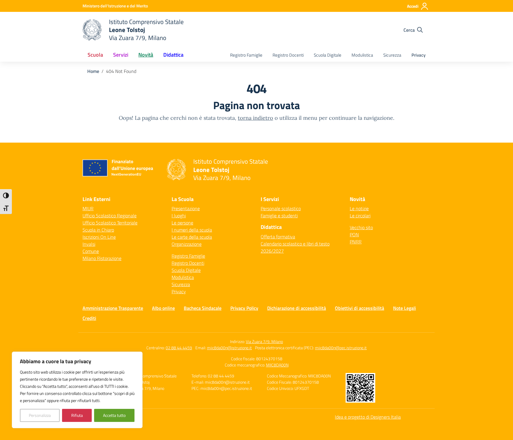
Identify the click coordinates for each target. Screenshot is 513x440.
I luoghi (179, 215)
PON (354, 234)
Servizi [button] (120, 55)
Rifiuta (77, 415)
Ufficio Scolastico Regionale (110, 215)
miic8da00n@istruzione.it (229, 348)
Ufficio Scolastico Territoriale (110, 222)
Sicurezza (392, 55)
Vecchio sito (361, 227)
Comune (91, 251)
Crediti (89, 318)
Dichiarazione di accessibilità (296, 308)
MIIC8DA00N (277, 365)
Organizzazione (187, 244)
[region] (77, 390)
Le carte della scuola (192, 236)
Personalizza (40, 415)
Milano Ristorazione (102, 258)
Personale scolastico (281, 208)
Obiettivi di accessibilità (359, 308)
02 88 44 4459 (179, 348)
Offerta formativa (278, 236)
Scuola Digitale (327, 55)
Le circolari (360, 215)
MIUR (88, 208)
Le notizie (359, 208)
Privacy (418, 55)
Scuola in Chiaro (98, 229)
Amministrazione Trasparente (113, 308)
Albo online (163, 308)
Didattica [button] (173, 55)
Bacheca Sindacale (202, 308)
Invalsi (89, 244)
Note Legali (404, 308)
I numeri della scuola (192, 229)
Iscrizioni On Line (99, 236)
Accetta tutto (114, 415)
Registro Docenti (288, 55)
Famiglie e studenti (279, 215)
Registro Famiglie (246, 55)
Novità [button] (145, 55)
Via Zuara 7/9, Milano (264, 341)
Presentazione (186, 208)
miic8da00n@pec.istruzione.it (341, 348)
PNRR (356, 241)
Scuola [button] (95, 55)
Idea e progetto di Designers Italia (368, 416)
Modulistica (362, 55)
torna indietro (255, 117)
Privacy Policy (244, 308)
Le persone (182, 222)
